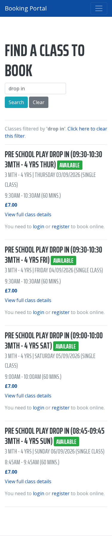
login (38, 226)
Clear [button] (39, 102)
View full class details (28, 214)
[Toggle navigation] (98, 8)
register (61, 226)
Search (16, 102)
